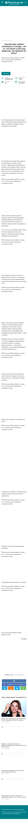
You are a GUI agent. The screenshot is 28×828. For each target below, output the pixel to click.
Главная (3, 40)
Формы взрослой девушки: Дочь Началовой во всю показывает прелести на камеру (13, 719)
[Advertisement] (14, 24)
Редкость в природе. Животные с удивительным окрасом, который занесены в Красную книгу (13, 745)
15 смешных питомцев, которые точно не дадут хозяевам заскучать (12, 771)
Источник (24, 638)
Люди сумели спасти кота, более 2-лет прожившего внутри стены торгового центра (13, 796)
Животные (9, 40)
